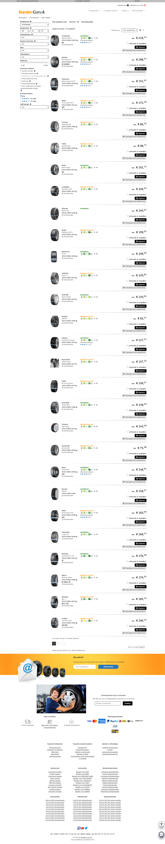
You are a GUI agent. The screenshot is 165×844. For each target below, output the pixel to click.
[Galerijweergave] (143, 30)
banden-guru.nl (86, 837)
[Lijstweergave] (140, 30)
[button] (161, 824)
